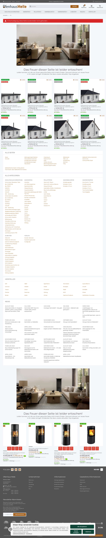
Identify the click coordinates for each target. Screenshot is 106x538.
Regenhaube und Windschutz (13, 229)
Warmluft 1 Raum (48, 182)
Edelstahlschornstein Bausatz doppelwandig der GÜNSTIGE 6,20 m (64, 142)
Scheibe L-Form (67, 184)
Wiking (26, 222)
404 (10, 15)
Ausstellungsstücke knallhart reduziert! (51, 361)
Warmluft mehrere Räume (51, 184)
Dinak (84, 292)
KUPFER (7, 190)
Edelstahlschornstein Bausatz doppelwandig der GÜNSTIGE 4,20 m (64, 106)
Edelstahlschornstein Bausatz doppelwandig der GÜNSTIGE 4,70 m (91, 106)
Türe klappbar (86, 192)
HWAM (26, 209)
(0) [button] (99, 1)
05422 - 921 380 (7, 485)
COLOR (7, 192)
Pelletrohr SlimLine (10, 240)
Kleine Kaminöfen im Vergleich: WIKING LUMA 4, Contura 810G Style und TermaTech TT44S (13, 309)
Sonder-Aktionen (29, 238)
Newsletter (56, 488)
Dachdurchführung (10, 223)
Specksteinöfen (28, 186)
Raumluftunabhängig (49, 190)
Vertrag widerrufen (96, 535)
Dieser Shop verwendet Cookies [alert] (25, 525)
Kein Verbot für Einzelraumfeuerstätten (88, 341)
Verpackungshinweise (84, 491)
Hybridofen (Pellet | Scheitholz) (52, 188)
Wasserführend (28, 188)
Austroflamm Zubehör (11, 255)
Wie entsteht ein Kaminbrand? (52, 322)
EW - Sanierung (9, 194)
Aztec (25, 295)
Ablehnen (88, 531)
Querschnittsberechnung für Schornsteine (32, 329)
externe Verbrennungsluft (12, 241)
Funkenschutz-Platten (11, 243)
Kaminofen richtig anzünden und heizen (91, 348)
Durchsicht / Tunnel (87, 182)
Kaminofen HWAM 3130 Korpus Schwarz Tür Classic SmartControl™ (14, 453)
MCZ (45, 201)
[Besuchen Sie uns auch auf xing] (19, 469)
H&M (25, 283)
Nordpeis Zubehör (10, 267)
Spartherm (47, 283)
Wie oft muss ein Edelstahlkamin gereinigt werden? (72, 329)
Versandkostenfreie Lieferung (14, 109)
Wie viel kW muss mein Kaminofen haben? (30, 333)
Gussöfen (26, 199)
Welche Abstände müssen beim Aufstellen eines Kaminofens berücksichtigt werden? (71, 334)
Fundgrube (27, 241)
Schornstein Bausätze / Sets (12, 182)
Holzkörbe (8, 245)
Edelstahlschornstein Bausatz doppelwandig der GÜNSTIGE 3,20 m (11, 106)
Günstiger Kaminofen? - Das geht (53, 308)
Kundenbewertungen (58, 486)
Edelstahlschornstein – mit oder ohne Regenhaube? (52, 348)
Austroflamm (28, 203)
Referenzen (31, 480)
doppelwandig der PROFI (12, 213)
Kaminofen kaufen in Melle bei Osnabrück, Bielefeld (52, 357)
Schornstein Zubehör (10, 217)
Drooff (26, 207)
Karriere (30, 486)
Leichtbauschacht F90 (11, 233)
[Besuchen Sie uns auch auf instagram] (16, 469)
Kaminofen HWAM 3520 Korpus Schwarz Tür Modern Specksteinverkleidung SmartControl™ (65, 454)
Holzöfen (26, 182)
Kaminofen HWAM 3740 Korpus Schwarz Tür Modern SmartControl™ (91, 453)
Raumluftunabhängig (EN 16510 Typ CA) (33, 192)
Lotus (25, 213)
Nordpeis (26, 215)
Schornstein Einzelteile (11, 196)
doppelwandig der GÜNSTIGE (13, 211)
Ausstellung (31, 484)
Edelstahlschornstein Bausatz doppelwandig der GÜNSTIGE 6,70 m (91, 142)
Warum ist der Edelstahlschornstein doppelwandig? (68, 349)
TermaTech (27, 221)
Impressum (82, 480)
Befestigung (8, 219)
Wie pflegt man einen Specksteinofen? (30, 341)
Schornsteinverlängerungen (12, 209)
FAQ (29, 488)
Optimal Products (68, 295)
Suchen (74, 6)
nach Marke (27, 201)
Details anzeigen (76, 531)
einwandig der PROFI (11, 215)
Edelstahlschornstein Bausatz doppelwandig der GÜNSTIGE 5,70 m (38, 142)
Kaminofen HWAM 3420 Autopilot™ (38, 448)
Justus (26, 211)
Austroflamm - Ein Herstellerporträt (10, 357)
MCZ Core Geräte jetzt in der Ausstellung (12, 322)
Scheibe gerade (67, 182)
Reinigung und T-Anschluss (12, 227)
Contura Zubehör (9, 257)
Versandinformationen (59, 482)
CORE (45, 192)
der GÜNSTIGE (9, 184)
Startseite (5, 15)
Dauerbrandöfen (28, 190)
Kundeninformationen (59, 484)
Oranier (26, 217)
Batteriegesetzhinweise (85, 488)
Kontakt (18, 1)
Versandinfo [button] (17, 460)
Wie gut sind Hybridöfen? (70, 322)
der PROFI (8, 186)
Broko (6, 295)
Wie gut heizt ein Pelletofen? (90, 322)
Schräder (84, 289)
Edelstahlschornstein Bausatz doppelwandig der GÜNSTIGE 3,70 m (38, 106)
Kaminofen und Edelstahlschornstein (30, 357)
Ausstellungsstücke (29, 240)
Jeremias (26, 292)
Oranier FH (27, 219)
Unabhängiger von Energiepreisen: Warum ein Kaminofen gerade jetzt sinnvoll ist (91, 310)
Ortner (45, 295)
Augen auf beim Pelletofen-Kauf (52, 328)
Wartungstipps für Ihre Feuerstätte (88, 329)
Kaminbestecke (9, 247)
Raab (64, 289)
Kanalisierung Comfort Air (12, 265)
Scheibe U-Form (67, 186)
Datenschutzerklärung (8, 508)
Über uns (31, 482)
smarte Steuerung (29, 195)
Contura (26, 205)
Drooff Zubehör (9, 259)
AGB (81, 484)
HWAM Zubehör (9, 261)
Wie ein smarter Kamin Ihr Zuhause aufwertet (12, 341)
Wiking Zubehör (9, 273)
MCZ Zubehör (8, 263)
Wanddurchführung (10, 221)
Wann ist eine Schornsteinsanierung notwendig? (11, 330)
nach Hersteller (9, 253)
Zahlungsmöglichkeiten (59, 480)
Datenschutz (82, 482)
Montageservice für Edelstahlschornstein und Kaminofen (31, 349)
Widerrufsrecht (83, 486)
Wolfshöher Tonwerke (88, 295)
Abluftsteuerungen (10, 249)
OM (2, 103)
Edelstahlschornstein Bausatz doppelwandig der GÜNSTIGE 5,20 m (11, 142)
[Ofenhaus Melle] (14, 6)
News (13, 1)
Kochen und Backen (29, 197)
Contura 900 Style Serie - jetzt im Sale (91, 316)
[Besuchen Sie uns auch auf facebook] (12, 469)
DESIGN (7, 188)
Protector (46, 289)
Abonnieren (19, 514)
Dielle (45, 198)
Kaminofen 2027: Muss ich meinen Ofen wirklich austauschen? (31, 309)
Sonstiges (7, 231)
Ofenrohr (7, 238)
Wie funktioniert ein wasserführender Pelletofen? (51, 341)
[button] (92, 12)
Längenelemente (9, 225)
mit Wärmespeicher (29, 184)
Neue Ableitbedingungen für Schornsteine (12, 348)
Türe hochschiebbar (87, 190)
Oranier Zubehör (9, 269)
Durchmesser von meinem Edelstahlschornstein (70, 341)
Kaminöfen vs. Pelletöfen (31, 322)
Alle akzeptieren (82, 526)
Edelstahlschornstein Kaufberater (72, 356)
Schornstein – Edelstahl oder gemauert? (71, 308)
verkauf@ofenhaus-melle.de (10, 486)
